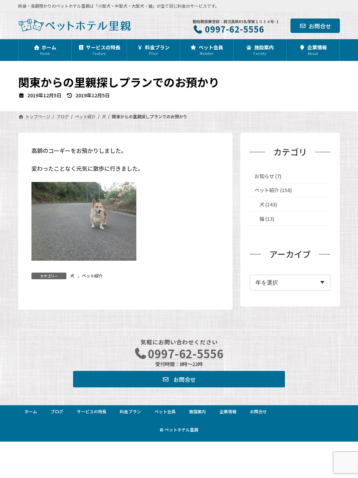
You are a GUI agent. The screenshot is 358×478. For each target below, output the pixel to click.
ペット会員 (165, 411)
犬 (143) (268, 204)
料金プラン (130, 411)
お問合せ (320, 26)
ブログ (57, 411)
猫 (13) (266, 218)
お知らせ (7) (268, 176)
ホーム (30, 411)
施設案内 (197, 411)
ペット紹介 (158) (273, 190)
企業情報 (228, 411)
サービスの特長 (91, 411)
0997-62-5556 (185, 353)
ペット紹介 (92, 276)
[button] (179, 379)
